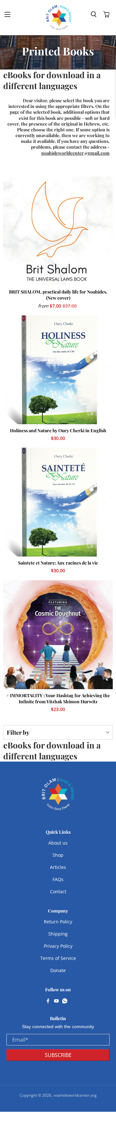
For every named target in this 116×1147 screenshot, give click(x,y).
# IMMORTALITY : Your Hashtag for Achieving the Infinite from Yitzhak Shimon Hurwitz (58, 698)
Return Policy (58, 922)
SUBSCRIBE (58, 1055)
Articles (58, 867)
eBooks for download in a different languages (52, 80)
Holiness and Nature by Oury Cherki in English (58, 430)
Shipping (58, 934)
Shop (58, 855)
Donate (58, 970)
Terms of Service (58, 958)
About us (58, 843)
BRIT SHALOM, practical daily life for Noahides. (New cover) (58, 295)
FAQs (58, 879)
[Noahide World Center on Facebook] (48, 1001)
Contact (58, 891)
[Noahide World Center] (59, 17)
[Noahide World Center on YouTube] (56, 1001)
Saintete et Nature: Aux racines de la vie (58, 563)
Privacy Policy (58, 946)
